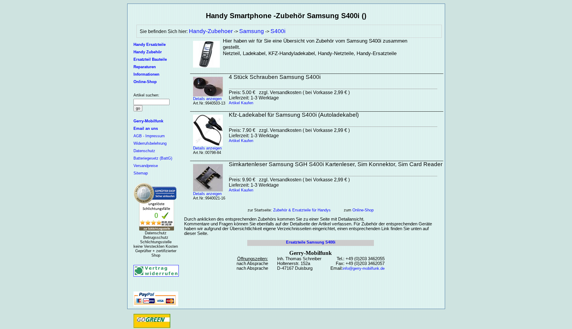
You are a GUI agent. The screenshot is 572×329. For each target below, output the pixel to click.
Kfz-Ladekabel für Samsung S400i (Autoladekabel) (294, 115)
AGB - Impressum (149, 136)
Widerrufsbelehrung (150, 143)
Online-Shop (363, 210)
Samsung (251, 31)
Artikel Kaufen (241, 103)
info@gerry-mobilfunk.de (364, 268)
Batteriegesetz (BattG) (152, 158)
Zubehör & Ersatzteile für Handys (302, 210)
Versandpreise (145, 165)
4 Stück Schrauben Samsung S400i (275, 77)
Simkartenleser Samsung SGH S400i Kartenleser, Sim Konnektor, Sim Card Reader (335, 164)
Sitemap (140, 173)
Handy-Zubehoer (211, 31)
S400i (278, 31)
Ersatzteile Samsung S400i (310, 242)
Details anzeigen (207, 98)
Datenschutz (144, 151)
